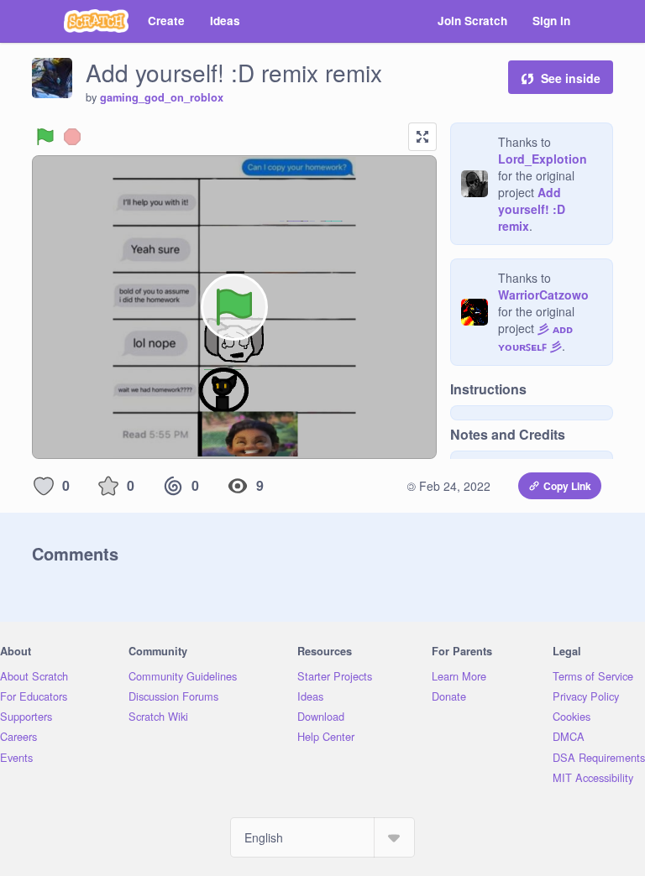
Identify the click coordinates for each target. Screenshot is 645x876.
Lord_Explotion (542, 158)
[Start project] (45, 136)
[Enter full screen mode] (422, 137)
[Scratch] (96, 21)
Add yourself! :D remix (531, 209)
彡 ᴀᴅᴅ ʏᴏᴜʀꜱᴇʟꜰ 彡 (535, 337)
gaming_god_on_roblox (161, 97)
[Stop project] (72, 136)
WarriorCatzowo (543, 294)
